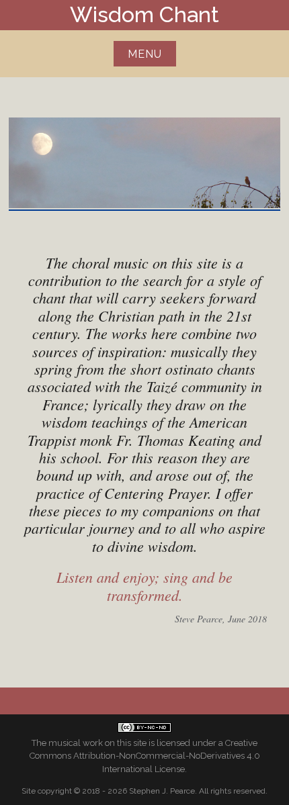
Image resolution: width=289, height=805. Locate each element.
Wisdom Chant (144, 14)
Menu (145, 54)
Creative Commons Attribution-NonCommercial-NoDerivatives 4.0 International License (145, 756)
